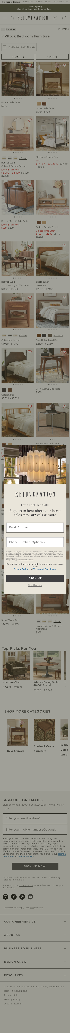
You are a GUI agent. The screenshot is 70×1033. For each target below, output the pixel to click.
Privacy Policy (21, 569)
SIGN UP (35, 578)
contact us (25, 560)
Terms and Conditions (44, 569)
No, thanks (35, 585)
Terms (31, 560)
